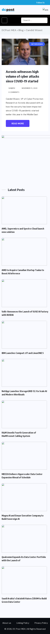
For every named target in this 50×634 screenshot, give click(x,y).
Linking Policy (23, 623)
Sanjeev (11, 88)
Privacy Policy (41, 623)
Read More (18, 123)
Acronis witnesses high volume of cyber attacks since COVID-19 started (22, 76)
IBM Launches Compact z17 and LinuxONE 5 (23, 353)
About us (6, 623)
